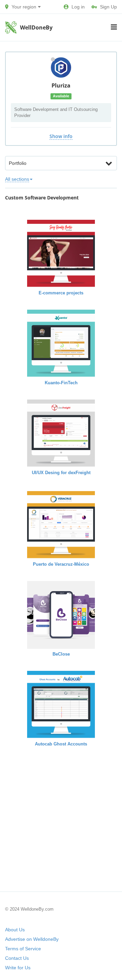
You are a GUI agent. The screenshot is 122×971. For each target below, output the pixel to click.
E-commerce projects (61, 292)
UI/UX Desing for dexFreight (61, 472)
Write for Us (17, 967)
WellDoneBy (36, 27)
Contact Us (17, 958)
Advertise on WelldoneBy (32, 939)
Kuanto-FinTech (61, 382)
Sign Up (108, 6)
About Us (15, 929)
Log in (78, 6)
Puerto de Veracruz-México (61, 564)
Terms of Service (23, 948)
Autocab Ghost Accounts (61, 743)
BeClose (61, 654)
